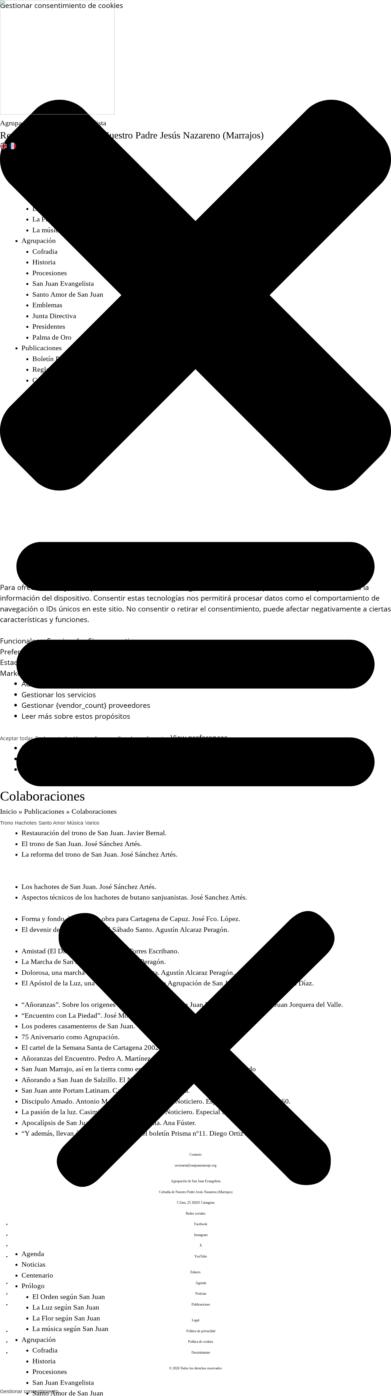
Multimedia (38, 401)
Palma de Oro (52, 337)
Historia (44, 262)
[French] (13, 145)
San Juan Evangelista (63, 283)
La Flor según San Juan (66, 219)
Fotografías (48, 412)
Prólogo (33, 187)
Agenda (32, 155)
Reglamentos (51, 369)
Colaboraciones (55, 380)
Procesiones (49, 273)
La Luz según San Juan (65, 208)
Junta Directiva (54, 316)
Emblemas (47, 305)
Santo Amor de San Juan (67, 294)
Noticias (33, 165)
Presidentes (48, 326)
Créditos (33, 444)
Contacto (34, 433)
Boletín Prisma (53, 359)
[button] (195, 854)
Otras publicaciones (61, 391)
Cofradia (45, 251)
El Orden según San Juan (68, 197)
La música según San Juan (70, 230)
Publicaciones (41, 348)
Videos (42, 423)
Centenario (37, 176)
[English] (3, 145)
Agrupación (38, 240)
